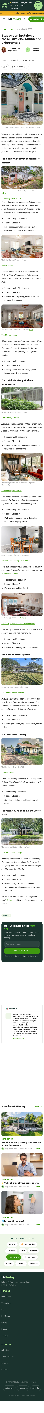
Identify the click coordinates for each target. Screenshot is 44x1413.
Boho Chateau (7, 265)
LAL (14, 19)
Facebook (29, 60)
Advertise (5, 1350)
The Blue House (8, 772)
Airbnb (3, 193)
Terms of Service (28, 1395)
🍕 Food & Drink (28, 1244)
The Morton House (9, 335)
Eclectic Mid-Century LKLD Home (15, 560)
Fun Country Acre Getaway (12, 693)
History (33, 1251)
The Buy (21, 1263)
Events (9, 1263)
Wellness (34, 1263)
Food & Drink (6, 1297)
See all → (39, 1106)
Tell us (9, 900)
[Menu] (4, 19)
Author (12, 1244)
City (23, 1251)
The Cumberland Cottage (11, 852)
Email (15, 60)
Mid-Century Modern (10, 418)
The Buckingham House (11, 490)
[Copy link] (28, 66)
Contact (4, 1370)
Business (11, 1251)
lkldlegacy (22, 618)
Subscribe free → (22, 951)
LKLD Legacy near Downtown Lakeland (18, 623)
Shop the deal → (19, 1039)
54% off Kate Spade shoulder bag (22, 1015)
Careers (4, 1363)
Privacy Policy (14, 1395)
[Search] (24, 19)
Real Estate (8, 29)
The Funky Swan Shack (11, 198)
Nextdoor (18, 67)
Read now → (38, 5)
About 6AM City (7, 1357)
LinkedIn (35, 1388)
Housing (6, 916)
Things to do (30, 1257)
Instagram (9, 1388)
